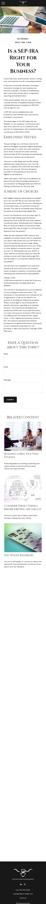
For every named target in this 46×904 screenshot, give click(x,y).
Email (6, 367)
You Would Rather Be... (19, 555)
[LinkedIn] (20, 884)
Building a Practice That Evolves (21, 455)
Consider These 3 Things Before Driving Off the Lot (22, 507)
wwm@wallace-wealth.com (23, 894)
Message (7, 380)
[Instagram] (24, 884)
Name (6, 354)
